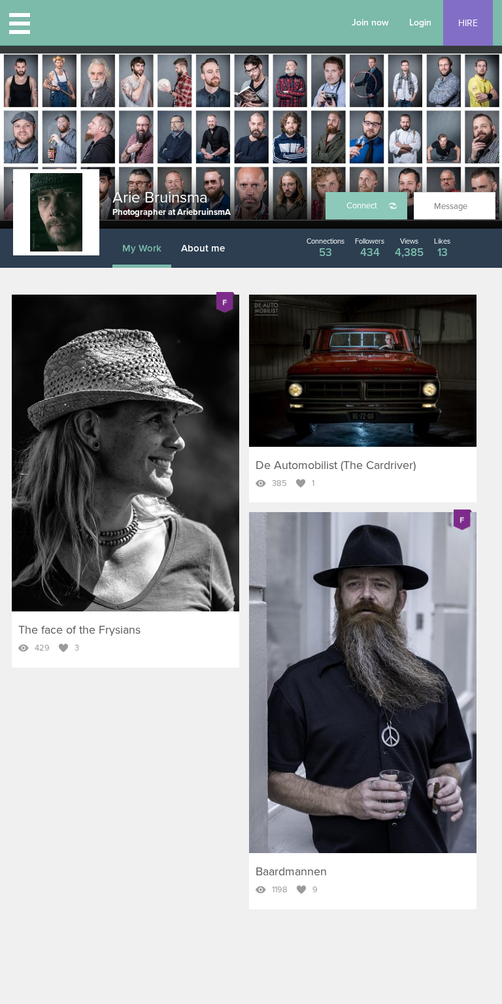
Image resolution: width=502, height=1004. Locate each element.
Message (450, 206)
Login (420, 22)
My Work (141, 248)
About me (203, 248)
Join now (370, 22)
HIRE (468, 23)
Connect (361, 206)
